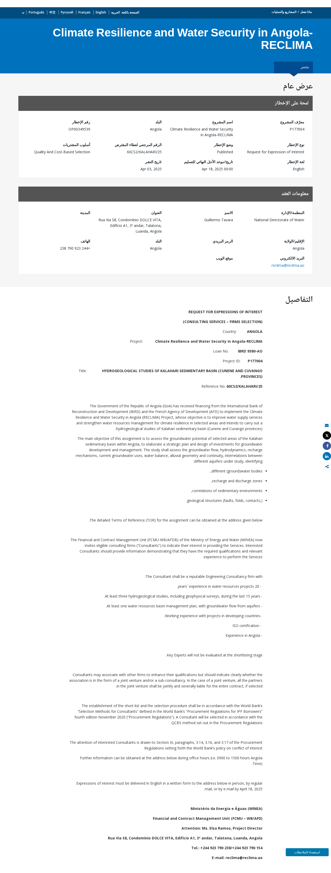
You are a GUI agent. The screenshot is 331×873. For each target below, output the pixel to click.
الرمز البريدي (223, 241)
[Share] (327, 446)
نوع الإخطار (295, 144)
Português (36, 12)
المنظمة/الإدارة (292, 212)
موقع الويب (224, 258)
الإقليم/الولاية (294, 241)
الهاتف (85, 241)
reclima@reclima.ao (288, 265)
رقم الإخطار (81, 121)
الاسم (228, 212)
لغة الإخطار (295, 161)
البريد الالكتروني (292, 258)
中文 (52, 12)
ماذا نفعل (306, 12)
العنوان (156, 212)
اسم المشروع (222, 121)
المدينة (85, 212)
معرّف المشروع (292, 121)
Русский (67, 12)
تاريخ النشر (153, 161)
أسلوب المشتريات (76, 144)
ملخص (304, 67)
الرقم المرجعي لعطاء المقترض (138, 144)
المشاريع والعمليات (284, 12)
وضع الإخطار (223, 144)
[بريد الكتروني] (327, 425)
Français (84, 12)
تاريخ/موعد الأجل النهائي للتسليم (208, 161)
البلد (158, 121)
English (101, 12)
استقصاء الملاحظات (307, 852)
